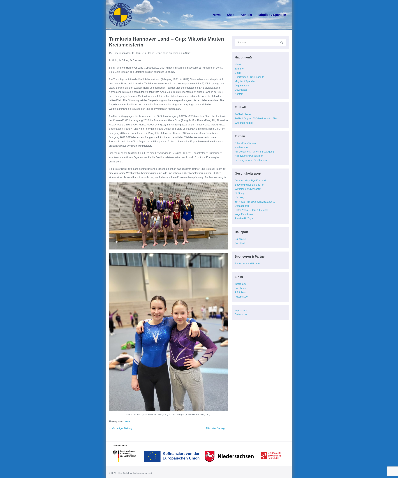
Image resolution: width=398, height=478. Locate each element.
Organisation (242, 85)
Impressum (241, 310)
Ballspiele (240, 239)
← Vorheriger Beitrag (120, 428)
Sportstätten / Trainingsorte (249, 77)
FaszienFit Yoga (244, 218)
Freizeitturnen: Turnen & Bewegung (254, 151)
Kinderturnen (242, 147)
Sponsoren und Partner (247, 263)
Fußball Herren (243, 114)
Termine (239, 68)
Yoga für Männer (244, 214)
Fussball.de (241, 296)
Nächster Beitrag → (217, 428)
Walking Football (244, 123)
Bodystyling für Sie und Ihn (249, 184)
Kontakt (246, 14)
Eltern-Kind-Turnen (245, 143)
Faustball (240, 243)
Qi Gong (239, 193)
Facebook (240, 288)
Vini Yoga (240, 197)
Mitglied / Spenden (272, 14)
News (217, 14)
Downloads (241, 89)
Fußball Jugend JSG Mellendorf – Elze (256, 118)
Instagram (240, 284)
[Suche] (282, 42)
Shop (230, 14)
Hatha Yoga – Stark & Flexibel (251, 210)
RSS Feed (240, 292)
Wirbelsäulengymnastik (248, 189)
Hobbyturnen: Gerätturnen (249, 156)
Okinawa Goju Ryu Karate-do (251, 180)
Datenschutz (242, 314)
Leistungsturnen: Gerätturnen (251, 160)
